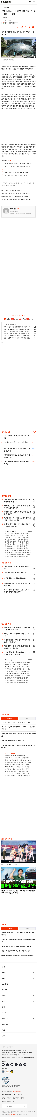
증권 (3, 967)
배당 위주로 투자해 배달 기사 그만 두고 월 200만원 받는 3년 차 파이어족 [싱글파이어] (18, 892)
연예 (3, 1007)
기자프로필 (5, 1024)
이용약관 (20, 1094)
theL (3, 978)
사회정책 (6, 7)
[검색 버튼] (30, 2)
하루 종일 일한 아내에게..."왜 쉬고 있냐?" (16, 578)
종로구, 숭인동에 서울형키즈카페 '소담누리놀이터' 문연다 (17, 955)
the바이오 (5, 984)
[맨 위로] (33, 1109)
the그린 (4, 990)
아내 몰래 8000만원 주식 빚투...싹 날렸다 (16, 172)
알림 (3, 1036)
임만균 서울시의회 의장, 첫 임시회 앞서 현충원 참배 (16, 946)
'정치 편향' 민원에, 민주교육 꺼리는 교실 (15, 572)
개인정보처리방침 (17, 1091)
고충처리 (4, 1101)
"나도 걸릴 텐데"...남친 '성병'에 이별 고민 (16, 175)
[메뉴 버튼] (34, 2)
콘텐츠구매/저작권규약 (18, 1098)
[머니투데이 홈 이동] (7, 1047)
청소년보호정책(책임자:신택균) (9, 1094)
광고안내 (4, 1098)
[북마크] (33, 27)
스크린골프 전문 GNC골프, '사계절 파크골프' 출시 (15, 722)
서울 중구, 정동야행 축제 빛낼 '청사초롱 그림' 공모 (15, 951)
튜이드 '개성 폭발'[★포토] (9, 864)
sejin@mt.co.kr (14, 211)
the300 (4, 972)
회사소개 (4, 1091)
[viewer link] (33, 55)
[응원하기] (18, 209)
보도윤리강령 (10, 1101)
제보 (3, 1030)
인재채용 (9, 1091)
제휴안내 (9, 1098)
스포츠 (4, 1013)
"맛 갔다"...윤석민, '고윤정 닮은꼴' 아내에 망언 (17, 166)
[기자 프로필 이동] (6, 211)
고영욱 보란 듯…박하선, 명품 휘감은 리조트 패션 (18, 163)
